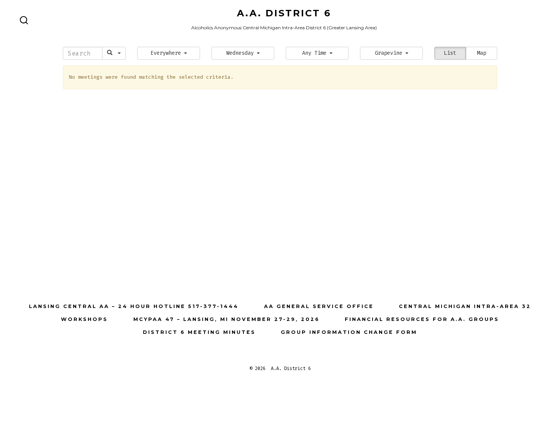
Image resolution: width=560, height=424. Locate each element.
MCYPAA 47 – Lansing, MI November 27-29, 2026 (226, 319)
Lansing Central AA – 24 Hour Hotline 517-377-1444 (133, 306)
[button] (168, 53)
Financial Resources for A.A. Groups (422, 319)
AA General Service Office (319, 306)
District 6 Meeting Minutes (199, 332)
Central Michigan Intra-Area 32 (465, 306)
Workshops (84, 319)
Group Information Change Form (349, 332)
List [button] (450, 53)
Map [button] (481, 53)
